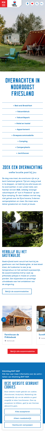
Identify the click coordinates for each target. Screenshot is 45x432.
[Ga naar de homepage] (14, 4)
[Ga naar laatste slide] (3, 319)
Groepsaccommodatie (23, 135)
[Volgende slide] (41, 319)
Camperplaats (23, 147)
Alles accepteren (22, 411)
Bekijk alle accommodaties (22, 351)
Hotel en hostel (23, 123)
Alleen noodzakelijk (22, 418)
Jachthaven (23, 153)
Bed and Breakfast (23, 105)
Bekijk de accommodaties (17, 291)
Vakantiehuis (23, 111)
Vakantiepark (23, 117)
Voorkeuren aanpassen (22, 425)
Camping (23, 141)
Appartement (23, 129)
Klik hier (5, 374)
